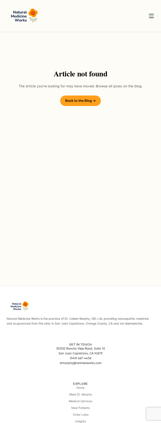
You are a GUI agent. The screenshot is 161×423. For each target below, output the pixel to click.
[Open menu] (151, 16)
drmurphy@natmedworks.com (80, 363)
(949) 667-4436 (80, 358)
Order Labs (80, 414)
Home (80, 387)
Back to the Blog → (80, 100)
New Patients (80, 408)
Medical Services (80, 401)
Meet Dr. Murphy (80, 394)
